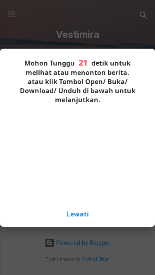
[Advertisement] (78, 155)
